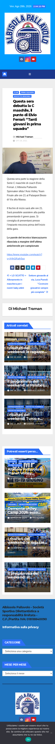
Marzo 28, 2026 (19, 518)
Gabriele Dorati (35, 357)
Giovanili (12, 461)
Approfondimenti (15, 407)
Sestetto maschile (22, 96)
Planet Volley (15, 465)
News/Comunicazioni (28, 461)
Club (16, 92)
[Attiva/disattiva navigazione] (29, 74)
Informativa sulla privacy (20, 627)
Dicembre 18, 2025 (21, 583)
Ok (28, 739)
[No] (51, 732)
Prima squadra (27, 92)
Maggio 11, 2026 (19, 478)
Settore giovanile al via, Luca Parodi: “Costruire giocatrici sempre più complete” (38, 283)
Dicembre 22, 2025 (21, 548)
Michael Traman (24, 136)
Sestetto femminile (16, 344)
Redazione (38, 518)
